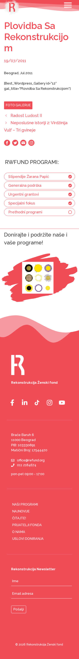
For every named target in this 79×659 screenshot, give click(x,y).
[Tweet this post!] (15, 145)
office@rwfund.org (31, 460)
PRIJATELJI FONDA (27, 525)
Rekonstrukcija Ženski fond (45, 644)
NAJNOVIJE (21, 511)
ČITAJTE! (19, 518)
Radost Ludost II (26, 115)
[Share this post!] (7, 145)
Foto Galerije (18, 105)
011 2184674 (26, 465)
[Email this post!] (23, 145)
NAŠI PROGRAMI (25, 504)
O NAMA (18, 532)
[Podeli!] (31, 145)
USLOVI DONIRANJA (28, 539)
